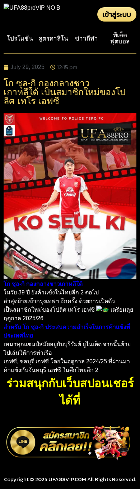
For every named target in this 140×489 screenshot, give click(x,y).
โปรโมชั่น (20, 38)
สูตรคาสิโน (53, 38)
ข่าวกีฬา (86, 38)
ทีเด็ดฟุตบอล (120, 38)
